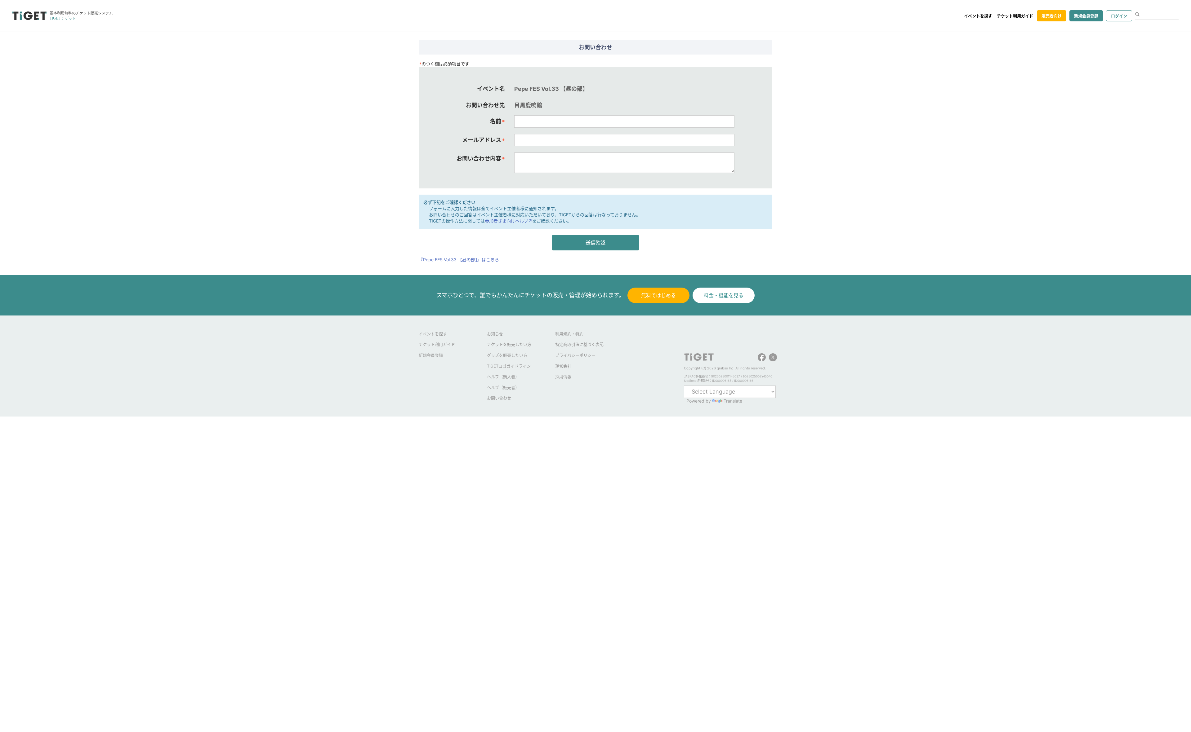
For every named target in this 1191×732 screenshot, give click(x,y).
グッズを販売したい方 (507, 355)
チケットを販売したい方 (509, 344)
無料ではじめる (658, 295)
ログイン (1119, 15)
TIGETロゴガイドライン (509, 366)
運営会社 (563, 366)
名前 (497, 121)
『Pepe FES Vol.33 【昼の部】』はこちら (459, 259)
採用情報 (563, 376)
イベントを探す (978, 15)
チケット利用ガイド (1015, 15)
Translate (733, 400)
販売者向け (1052, 15)
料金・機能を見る (723, 295)
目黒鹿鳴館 (528, 105)
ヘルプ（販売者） (503, 387)
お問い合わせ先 (485, 105)
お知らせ (495, 333)
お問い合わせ (499, 397)
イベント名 (491, 89)
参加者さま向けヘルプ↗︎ (508, 220)
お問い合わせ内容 (481, 158)
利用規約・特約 (569, 333)
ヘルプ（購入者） (503, 376)
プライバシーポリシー (575, 355)
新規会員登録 (1086, 15)
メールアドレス (483, 140)
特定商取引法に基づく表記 (579, 344)
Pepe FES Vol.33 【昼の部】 (551, 89)
